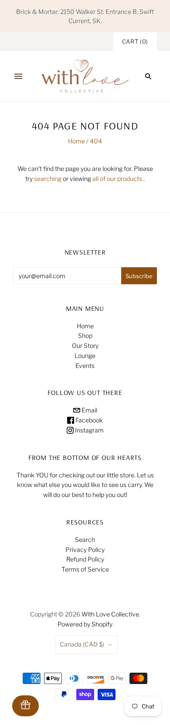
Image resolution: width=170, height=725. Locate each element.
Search (85, 539)
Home (76, 141)
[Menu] (18, 76)
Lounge (85, 355)
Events (85, 365)
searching (47, 178)
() (135, 41)
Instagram (89, 430)
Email (88, 410)
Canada (82, 644)
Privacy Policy (85, 549)
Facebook (88, 420)
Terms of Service (85, 569)
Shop (85, 335)
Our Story (85, 345)
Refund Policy (85, 559)
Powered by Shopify (85, 624)
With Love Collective (110, 614)
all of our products (117, 178)
